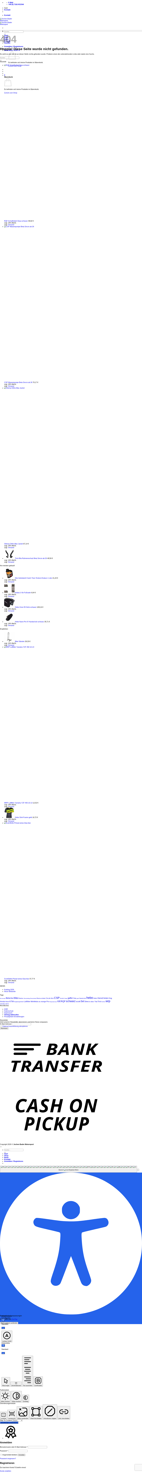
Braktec (21, 998)
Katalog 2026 (9, 989)
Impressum (8, 1013)
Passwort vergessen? (8, 1458)
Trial (95, 1001)
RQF (63, 1001)
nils (39, 1001)
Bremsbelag (27, 998)
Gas (74, 998)
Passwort (4, 1451)
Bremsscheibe (41, 998)
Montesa (34, 1001)
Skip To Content (6, 1420)
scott (78, 1001)
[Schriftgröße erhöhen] (3, 1320)
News (6, 1157)
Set (82, 1001)
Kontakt (7, 10)
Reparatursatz (53, 1001)
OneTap (14, 1319)
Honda (2, 1001)
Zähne (7, 1003)
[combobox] (68, 1169)
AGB (6, 1009)
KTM (11, 1001)
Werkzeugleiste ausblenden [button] (9, 1323)
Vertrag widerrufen (11, 1015)
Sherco (87, 1001)
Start (6, 1154)
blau (16, 998)
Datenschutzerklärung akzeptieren (15, 1026)
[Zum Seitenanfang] (1, 1146)
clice (52, 998)
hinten (105, 998)
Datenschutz (8, 1011)
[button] (13, 46)
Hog (110, 998)
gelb (78, 998)
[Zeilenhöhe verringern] (3, 1353)
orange (43, 1001)
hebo (89, 997)
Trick (100, 1001)
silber (92, 1001)
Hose (7, 1001)
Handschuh (82, 998)
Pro (47, 1002)
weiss (103, 1001)
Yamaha (2, 1004)
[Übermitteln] (1, 60)
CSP (57, 997)
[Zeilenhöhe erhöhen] (3, 1345)
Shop (6, 1156)
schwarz (71, 1001)
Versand (11, 225)
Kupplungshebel (18, 1001)
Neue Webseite (10, 991)
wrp (108, 1001)
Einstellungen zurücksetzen (9, 1422)
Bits (11, 998)
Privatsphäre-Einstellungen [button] (14, 1016)
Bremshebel (33, 998)
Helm (95, 998)
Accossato (2, 998)
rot (58, 1001)
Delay (65, 998)
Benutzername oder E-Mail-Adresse (13, 1447)
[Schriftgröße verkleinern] (3, 1328)
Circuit (48, 998)
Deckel (62, 998)
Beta (8, 998)
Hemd (100, 998)
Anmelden (22, 1455)
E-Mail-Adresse (5, 1024)
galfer (70, 998)
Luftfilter (27, 1001)
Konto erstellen (5, 1471)
